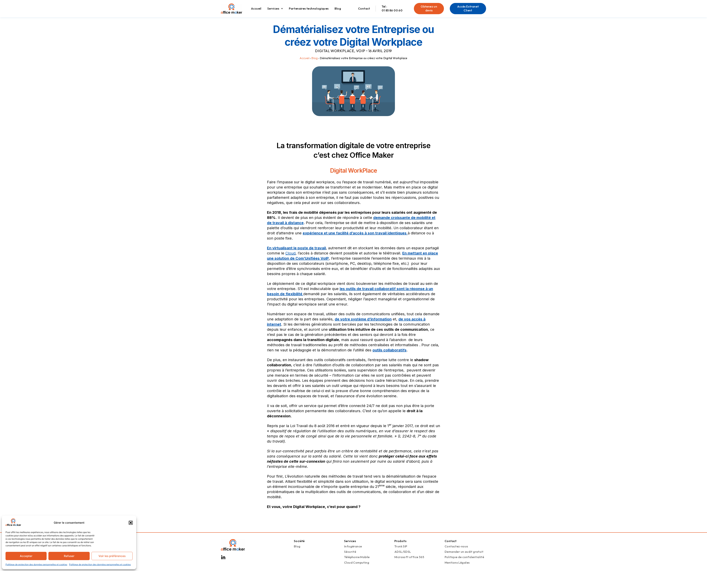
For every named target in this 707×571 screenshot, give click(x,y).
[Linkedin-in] (223, 557)
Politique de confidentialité (464, 557)
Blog (338, 8)
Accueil (256, 8)
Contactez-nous (456, 546)
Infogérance (353, 546)
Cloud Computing (356, 562)
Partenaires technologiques (308, 8)
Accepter (26, 556)
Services (273, 8)
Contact (364, 8)
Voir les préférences (112, 556)
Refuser (69, 556)
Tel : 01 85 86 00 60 (392, 8)
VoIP (360, 50)
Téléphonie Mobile (357, 557)
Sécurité (350, 551)
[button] (131, 523)
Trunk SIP (400, 546)
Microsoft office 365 (409, 557)
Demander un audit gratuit (464, 551)
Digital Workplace (334, 50)
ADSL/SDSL (402, 551)
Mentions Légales (457, 562)
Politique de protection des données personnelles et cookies (36, 564)
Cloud (290, 253)
